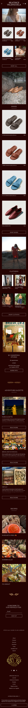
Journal (14, 677)
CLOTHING (14, 271)
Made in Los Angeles (14, 688)
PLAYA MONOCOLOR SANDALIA (6, 59)
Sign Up (14, 616)
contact (14, 363)
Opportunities (14, 686)
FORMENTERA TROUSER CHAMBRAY (20, 306)
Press (14, 646)
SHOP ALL (14, 66)
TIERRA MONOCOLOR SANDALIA (20, 40)
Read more (14, 427)
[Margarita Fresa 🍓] (14, 524)
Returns (14, 642)
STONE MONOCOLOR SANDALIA (7, 40)
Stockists (14, 644)
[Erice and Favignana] (14, 441)
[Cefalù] (14, 476)
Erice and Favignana (9, 452)
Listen (14, 684)
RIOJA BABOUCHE (6, 225)
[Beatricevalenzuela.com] (14, 3)
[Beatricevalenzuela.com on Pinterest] (16, 670)
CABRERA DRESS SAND (7, 306)
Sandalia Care (14, 648)
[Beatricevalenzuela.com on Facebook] (11, 670)
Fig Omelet (6, 584)
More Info (14, 370)
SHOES (14, 106)
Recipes (14, 509)
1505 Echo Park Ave (14, 675)
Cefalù (4, 487)
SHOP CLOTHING (14, 314)
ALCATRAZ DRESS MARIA (19, 288)
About (14, 638)
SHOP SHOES (14, 232)
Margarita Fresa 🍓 (9, 535)
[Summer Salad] (14, 549)
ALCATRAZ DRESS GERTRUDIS (6, 288)
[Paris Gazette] (14, 406)
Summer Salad (7, 559)
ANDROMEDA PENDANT (18, 59)
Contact (14, 640)
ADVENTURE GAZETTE (14, 390)
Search (14, 650)
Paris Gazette (7, 417)
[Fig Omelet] (14, 573)
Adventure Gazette (14, 680)
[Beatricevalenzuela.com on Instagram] (13, 670)
